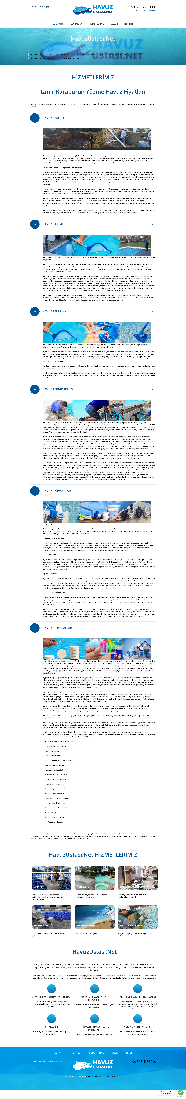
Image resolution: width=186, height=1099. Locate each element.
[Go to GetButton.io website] (180, 1096)
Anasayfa (58, 23)
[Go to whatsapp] (181, 1092)
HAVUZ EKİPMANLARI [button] (94, 490)
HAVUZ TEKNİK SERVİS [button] (98, 389)
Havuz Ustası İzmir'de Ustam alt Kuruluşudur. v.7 (105, 1076)
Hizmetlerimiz (96, 23)
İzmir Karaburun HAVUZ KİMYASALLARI (73, 58)
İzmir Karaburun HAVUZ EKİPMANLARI (43, 58)
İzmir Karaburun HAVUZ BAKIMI (67, 55)
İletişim (128, 23)
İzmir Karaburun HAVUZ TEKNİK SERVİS (122, 55)
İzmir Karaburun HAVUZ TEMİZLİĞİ (93, 55)
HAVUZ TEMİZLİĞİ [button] (94, 311)
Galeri (114, 23)
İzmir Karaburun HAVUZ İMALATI (41, 55)
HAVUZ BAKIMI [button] (94, 224)
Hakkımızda (76, 23)
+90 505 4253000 (142, 7)
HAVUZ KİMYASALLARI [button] (94, 627)
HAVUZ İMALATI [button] (94, 117)
